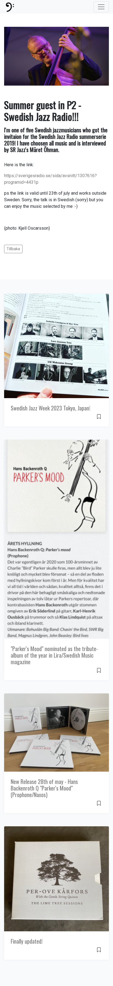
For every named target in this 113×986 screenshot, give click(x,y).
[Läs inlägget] (98, 416)
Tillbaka (13, 249)
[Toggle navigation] (101, 6)
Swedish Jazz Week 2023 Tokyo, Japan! (50, 408)
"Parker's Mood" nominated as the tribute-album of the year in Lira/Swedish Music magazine (54, 655)
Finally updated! (27, 941)
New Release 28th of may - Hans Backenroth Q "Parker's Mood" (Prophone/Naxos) (44, 788)
